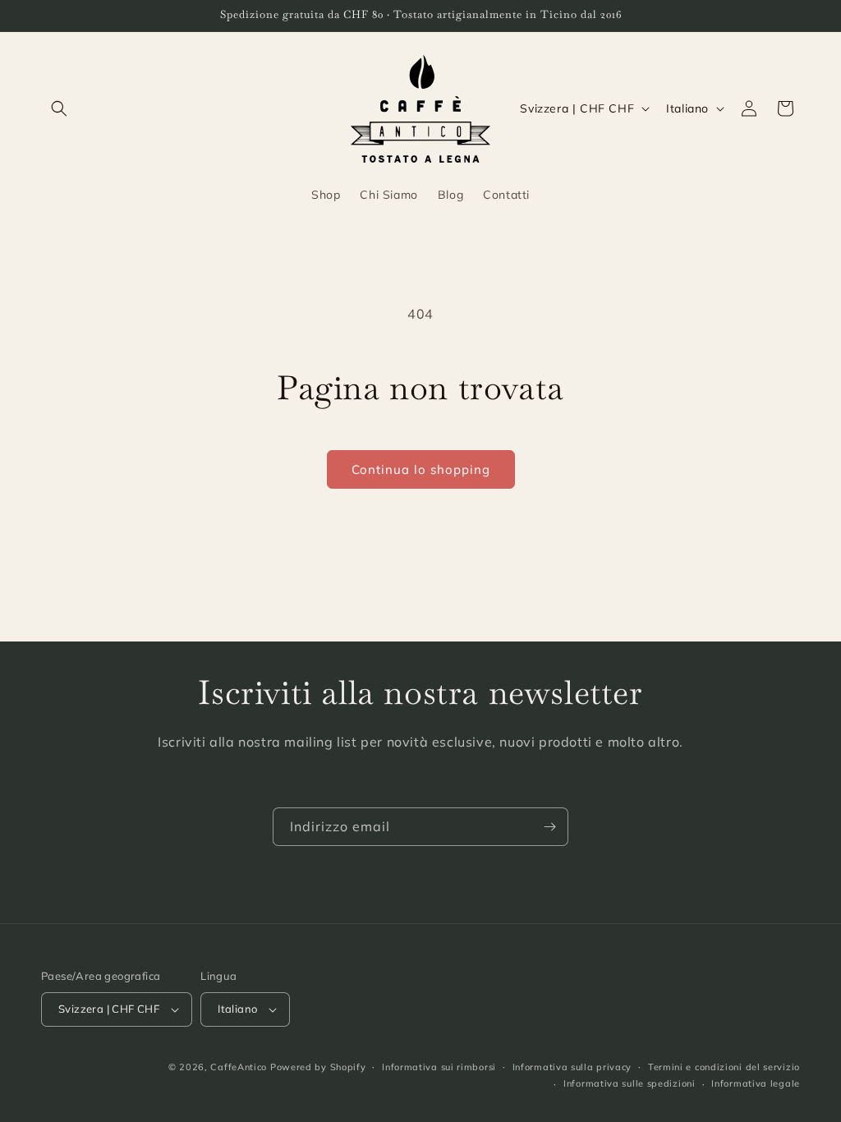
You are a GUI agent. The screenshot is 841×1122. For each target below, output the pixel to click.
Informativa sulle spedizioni (629, 1083)
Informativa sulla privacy (572, 1067)
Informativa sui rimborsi (439, 1067)
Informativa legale (755, 1083)
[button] (59, 108)
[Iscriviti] (549, 826)
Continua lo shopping (421, 469)
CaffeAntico (239, 1067)
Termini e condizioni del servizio (724, 1067)
